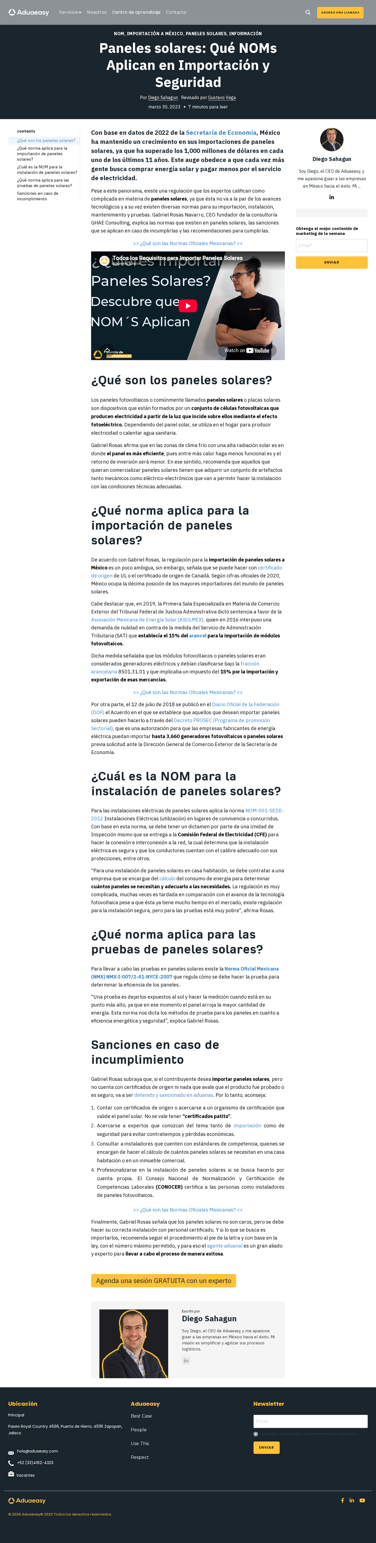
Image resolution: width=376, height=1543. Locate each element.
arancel (197, 635)
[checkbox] (311, 1434)
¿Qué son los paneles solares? (46, 140)
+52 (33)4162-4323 (35, 1462)
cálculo (167, 878)
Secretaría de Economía (221, 132)
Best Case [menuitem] (141, 1416)
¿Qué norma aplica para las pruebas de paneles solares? (44, 182)
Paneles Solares (206, 33)
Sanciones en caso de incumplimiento (37, 196)
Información (245, 33)
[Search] (308, 12)
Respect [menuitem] (140, 1457)
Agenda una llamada (340, 12)
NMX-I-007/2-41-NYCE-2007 (139, 977)
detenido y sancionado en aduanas (173, 1095)
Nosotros (97, 12)
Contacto (176, 12)
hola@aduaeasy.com (37, 1451)
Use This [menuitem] (140, 1443)
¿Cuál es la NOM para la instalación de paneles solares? (47, 169)
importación (247, 1125)
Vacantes (25, 1475)
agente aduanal (225, 1246)
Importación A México (155, 33)
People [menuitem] (139, 1429)
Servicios (68, 12)
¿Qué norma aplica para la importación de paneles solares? (42, 154)
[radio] (311, 1434)
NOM (119, 33)
